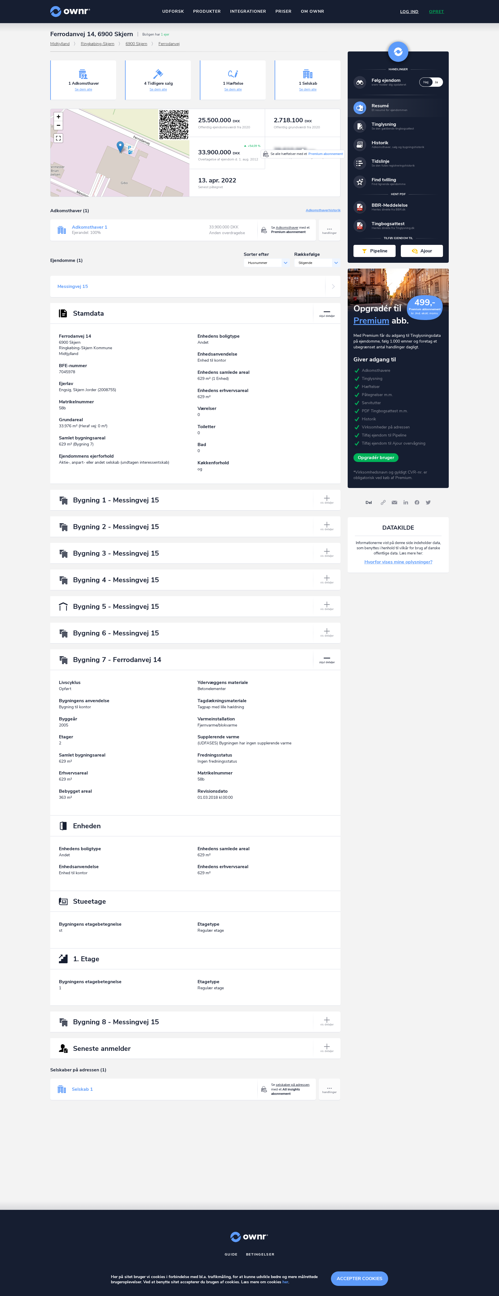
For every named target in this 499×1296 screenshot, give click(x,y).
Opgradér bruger (376, 457)
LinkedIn (406, 502)
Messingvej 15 (72, 286)
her (285, 1282)
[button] (120, 147)
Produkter (207, 11)
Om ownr (312, 11)
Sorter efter (256, 254)
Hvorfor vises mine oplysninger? (398, 562)
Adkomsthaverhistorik (323, 210)
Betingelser (260, 1254)
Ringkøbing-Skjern (97, 44)
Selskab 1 (82, 1089)
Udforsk (173, 11)
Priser (283, 11)
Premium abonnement (325, 153)
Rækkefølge (307, 254)
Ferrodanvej (169, 44)
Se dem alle (83, 89)
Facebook (417, 502)
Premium (371, 321)
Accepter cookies (359, 1278)
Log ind (409, 11)
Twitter (428, 502)
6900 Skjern (136, 44)
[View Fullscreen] (58, 138)
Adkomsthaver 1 (89, 227)
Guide (231, 1254)
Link (383, 502)
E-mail (394, 502)
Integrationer (248, 11)
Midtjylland (60, 44)
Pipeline (379, 251)
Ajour (426, 251)
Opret (436, 11)
